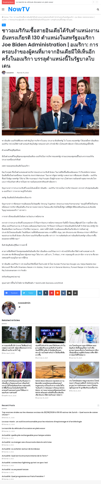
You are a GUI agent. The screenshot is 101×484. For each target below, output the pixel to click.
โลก (11, 17)
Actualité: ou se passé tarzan (15, 469)
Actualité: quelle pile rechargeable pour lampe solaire (26, 435)
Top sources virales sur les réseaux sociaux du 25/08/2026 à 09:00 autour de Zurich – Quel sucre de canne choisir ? (50, 413)
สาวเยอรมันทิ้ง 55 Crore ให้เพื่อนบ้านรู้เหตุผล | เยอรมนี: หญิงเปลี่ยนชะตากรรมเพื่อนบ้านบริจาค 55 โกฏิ (17, 347)
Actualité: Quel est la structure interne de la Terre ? (25, 456)
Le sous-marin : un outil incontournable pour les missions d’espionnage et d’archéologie (42, 421)
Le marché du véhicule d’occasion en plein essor (23, 428)
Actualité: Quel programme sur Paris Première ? (23, 476)
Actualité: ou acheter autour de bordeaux (21, 449)
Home (5, 17)
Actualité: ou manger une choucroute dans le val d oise (27, 442)
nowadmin (10, 73)
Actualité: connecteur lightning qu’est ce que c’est (25, 462)
